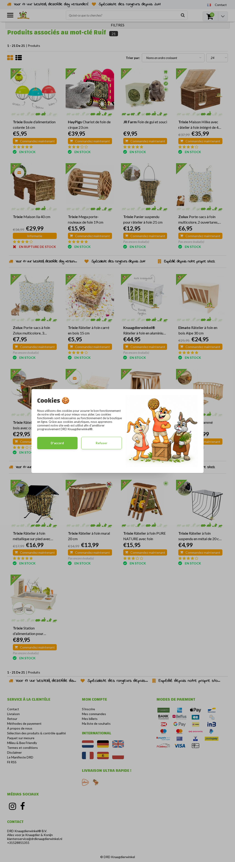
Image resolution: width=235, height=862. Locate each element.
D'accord (57, 443)
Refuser (101, 443)
